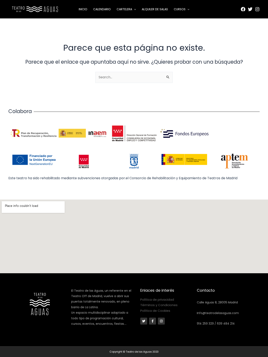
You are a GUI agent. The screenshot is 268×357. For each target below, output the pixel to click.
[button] (134, 9)
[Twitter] (250, 9)
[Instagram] (257, 9)
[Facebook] (243, 9)
